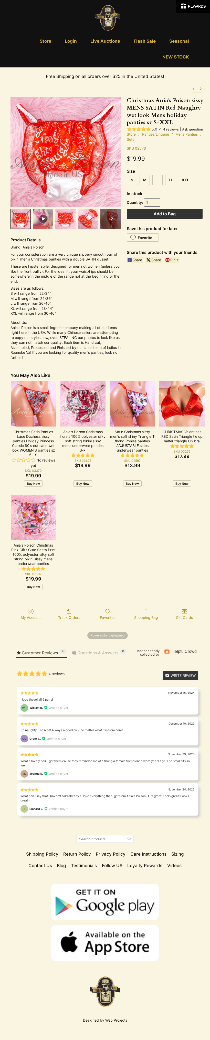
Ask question (192, 129)
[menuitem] (193, 88)
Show (193, 6)
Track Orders (69, 617)
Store (131, 134)
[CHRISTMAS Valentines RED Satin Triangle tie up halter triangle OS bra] (182, 404)
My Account (31, 617)
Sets (130, 139)
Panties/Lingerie (155, 134)
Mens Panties (186, 134)
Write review (183, 675)
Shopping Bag (146, 617)
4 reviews (171, 129)
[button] (143, 237)
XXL (185, 180)
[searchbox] (105, 839)
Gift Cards (184, 617)
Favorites (107, 617)
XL (170, 180)
